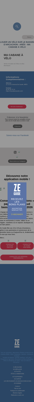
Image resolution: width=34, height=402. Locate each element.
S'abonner (17, 214)
